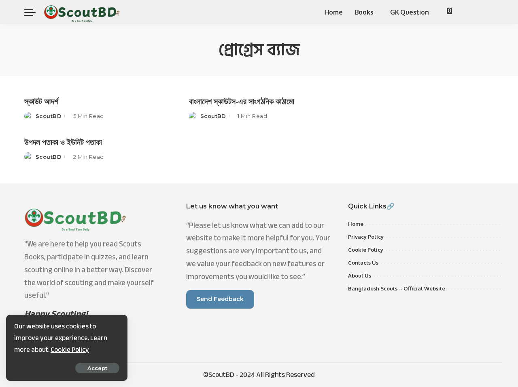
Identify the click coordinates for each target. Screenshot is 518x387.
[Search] (489, 12)
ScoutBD (49, 116)
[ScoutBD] (82, 12)
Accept (97, 368)
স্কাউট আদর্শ (41, 101)
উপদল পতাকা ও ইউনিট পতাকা (63, 142)
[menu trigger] (34, 12)
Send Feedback (220, 299)
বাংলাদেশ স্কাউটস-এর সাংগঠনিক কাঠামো (241, 101)
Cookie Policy (70, 349)
